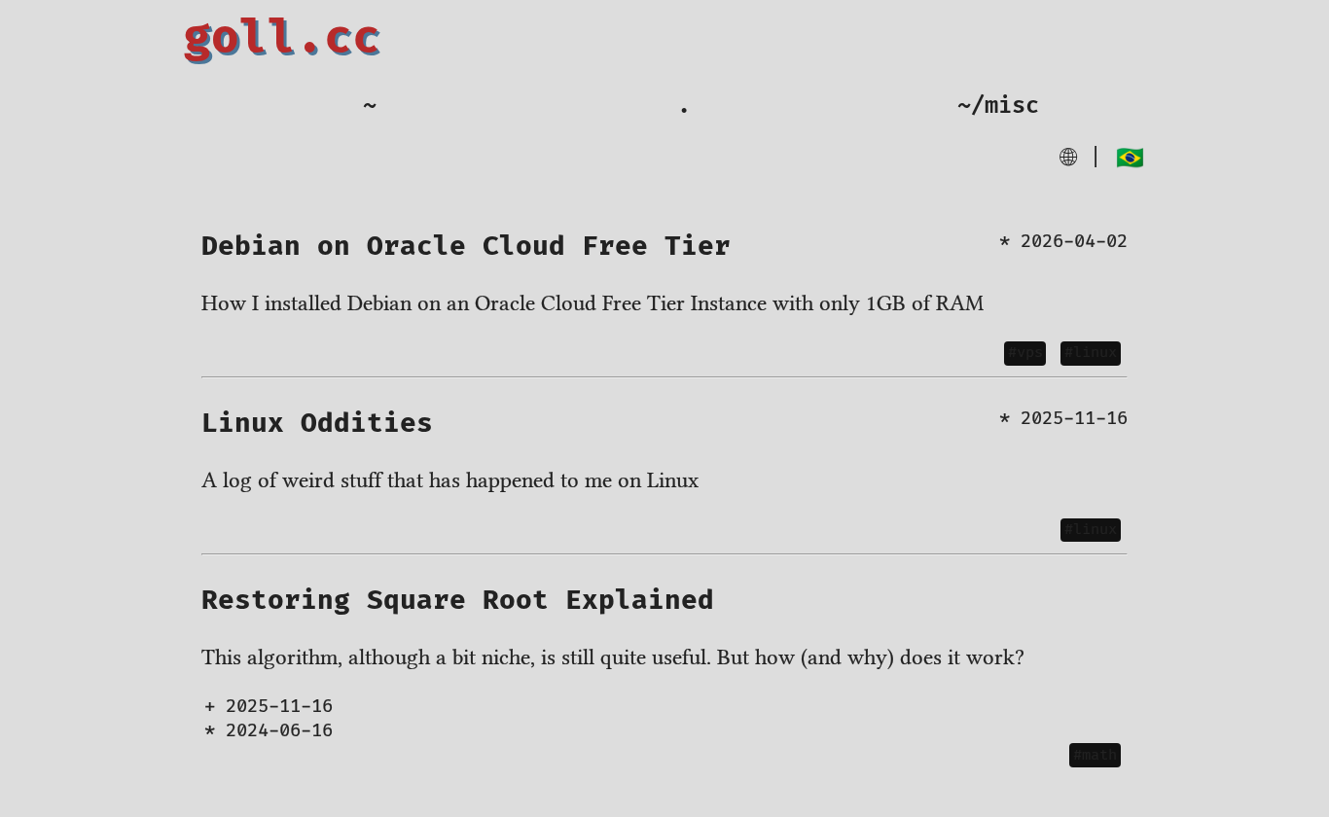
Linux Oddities (317, 424)
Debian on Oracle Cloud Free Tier (466, 247)
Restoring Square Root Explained (457, 601)
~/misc (998, 106)
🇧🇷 (1130, 158)
